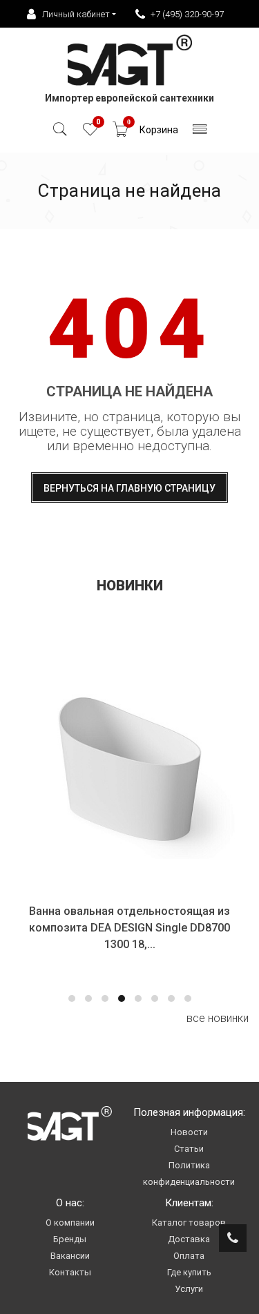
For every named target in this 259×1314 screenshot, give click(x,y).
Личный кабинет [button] (76, 14)
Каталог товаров (189, 1222)
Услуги (189, 1289)
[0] (90, 132)
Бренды (69, 1239)
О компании (70, 1222)
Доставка (189, 1239)
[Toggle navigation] (200, 132)
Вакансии (70, 1255)
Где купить (189, 1272)
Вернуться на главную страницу (129, 488)
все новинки (217, 1018)
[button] (72, 998)
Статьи (189, 1148)
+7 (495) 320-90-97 (187, 14)
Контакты (70, 1272)
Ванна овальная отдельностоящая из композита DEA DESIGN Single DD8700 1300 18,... (129, 928)
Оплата (188, 1255)
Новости (189, 1132)
